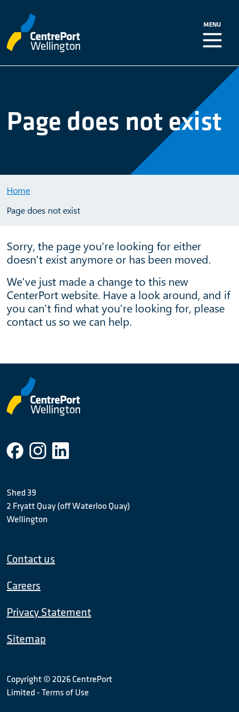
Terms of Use (65, 692)
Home (18, 190)
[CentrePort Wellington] (72, 32)
